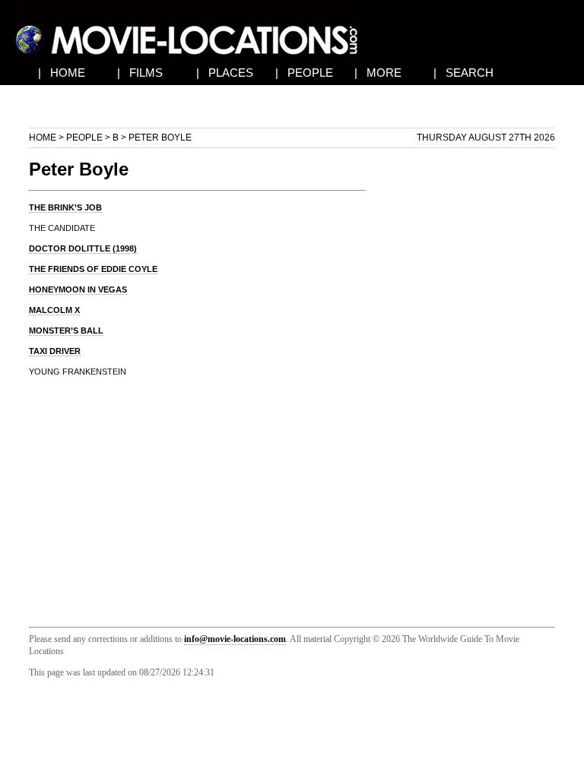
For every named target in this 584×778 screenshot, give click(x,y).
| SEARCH (463, 72)
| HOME (61, 72)
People (84, 137)
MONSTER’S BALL (66, 330)
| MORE (378, 72)
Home (42, 137)
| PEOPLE (304, 72)
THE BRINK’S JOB (65, 207)
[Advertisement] (473, 380)
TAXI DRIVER (55, 351)
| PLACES (224, 72)
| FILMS (140, 72)
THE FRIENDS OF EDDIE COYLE (93, 269)
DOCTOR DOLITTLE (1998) (83, 248)
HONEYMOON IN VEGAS (78, 289)
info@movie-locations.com (235, 639)
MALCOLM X (54, 310)
